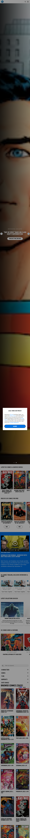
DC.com (11, 414)
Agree (15, 426)
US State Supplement (14, 422)
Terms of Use (13, 415)
